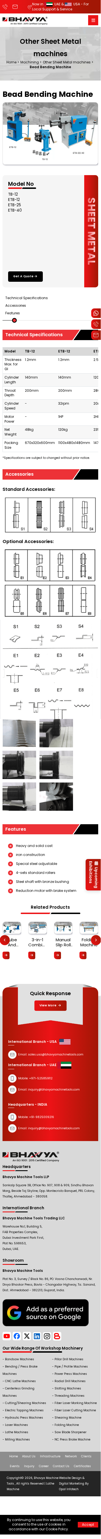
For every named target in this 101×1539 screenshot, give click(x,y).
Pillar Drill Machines (69, 1359)
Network (71, 1456)
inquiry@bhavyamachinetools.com (54, 1128)
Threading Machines (69, 1396)
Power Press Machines (71, 1374)
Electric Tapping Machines (24, 1410)
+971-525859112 (41, 1078)
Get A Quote (23, 276)
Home (13, 1456)
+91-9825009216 (41, 1117)
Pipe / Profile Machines (71, 1366)
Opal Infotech (69, 1489)
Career (44, 1466)
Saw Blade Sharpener (70, 1432)
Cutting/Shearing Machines (25, 1403)
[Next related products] (96, 940)
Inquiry (29, 1466)
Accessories (15, 305)
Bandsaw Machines (19, 1359)
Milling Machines (17, 1439)
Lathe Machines (16, 1432)
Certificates (82, 1466)
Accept (88, 1524)
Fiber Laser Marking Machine (76, 1403)
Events (15, 1466)
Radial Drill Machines (70, 1381)
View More (48, 1005)
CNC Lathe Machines (20, 1381)
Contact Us (61, 1466)
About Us (29, 1456)
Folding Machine (67, 1425)
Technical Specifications (26, 298)
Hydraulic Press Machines (24, 1418)
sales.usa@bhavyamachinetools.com (55, 1054)
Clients (86, 1456)
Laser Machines (16, 1425)
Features (12, 313)
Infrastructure (50, 1456)
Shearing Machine (68, 1418)
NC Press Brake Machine (72, 1439)
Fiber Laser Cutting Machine (75, 1410)
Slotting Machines (68, 1388)
